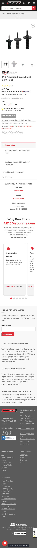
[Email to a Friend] (14, 132)
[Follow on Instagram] (6, 433)
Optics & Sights (12, 14)
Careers (4, 511)
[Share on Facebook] (6, 132)
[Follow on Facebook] (3, 433)
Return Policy (6, 491)
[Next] (32, 41)
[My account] (24, 3)
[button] (35, 533)
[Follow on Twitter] (10, 433)
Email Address (7, 325)
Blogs (3, 484)
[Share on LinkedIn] (21, 132)
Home (3, 14)
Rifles (22, 457)
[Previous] (4, 41)
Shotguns (23, 460)
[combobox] (16, 8)
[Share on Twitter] (10, 132)
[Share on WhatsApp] (3, 132)
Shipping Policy (7, 489)
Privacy (26, 529)
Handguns (24, 455)
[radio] (4, 104)
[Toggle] (3, 145)
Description (10, 145)
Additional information (14, 172)
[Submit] (34, 8)
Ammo (22, 462)
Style (3, 101)
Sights (21, 14)
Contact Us (5, 486)
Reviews (8, 177)
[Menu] (2, 2)
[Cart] (34, 3)
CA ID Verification (8, 509)
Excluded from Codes (15, 126)
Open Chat (18, 191)
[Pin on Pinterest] (17, 132)
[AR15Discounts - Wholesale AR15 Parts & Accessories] (14, 2)
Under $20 (9, 128)
